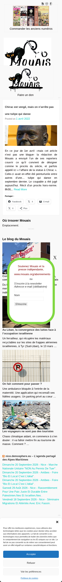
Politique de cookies (29, 578)
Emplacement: (10, 225)
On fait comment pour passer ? (22, 383)
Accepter (31, 554)
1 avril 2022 (23, 118)
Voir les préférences (31, 571)
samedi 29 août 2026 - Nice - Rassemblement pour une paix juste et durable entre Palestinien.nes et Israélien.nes (29, 491)
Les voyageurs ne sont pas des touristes (27, 431)
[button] (57, 522)
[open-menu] (59, 97)
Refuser (31, 563)
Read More (20, 189)
